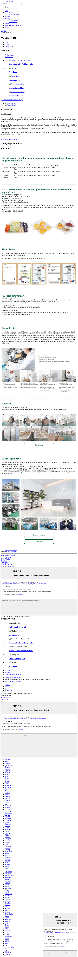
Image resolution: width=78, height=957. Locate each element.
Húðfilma (13, 72)
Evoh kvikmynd (6, 557)
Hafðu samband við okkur (13, 25)
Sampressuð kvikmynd (8, 555)
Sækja (7, 27)
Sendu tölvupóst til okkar (9, 139)
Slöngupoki (4, 563)
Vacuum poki (14, 80)
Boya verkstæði (14, 14)
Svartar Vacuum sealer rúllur (21, 651)
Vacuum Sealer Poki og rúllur (21, 64)
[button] (39, 445)
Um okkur (8, 12)
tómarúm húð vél (16, 96)
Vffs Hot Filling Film (7, 566)
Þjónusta (7, 16)
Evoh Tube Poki (6, 559)
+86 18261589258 (7, 2)
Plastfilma (4, 561)
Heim (6, 11)
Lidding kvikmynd (11, 552)
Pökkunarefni (13, 20)
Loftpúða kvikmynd (17, 627)
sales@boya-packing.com (13, 677)
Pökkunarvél (13, 22)
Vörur (7, 18)
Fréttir (7, 23)
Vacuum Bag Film (6, 564)
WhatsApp (4, 699)
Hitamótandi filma (16, 88)
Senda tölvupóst (6, 697)
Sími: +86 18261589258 (13, 681)
